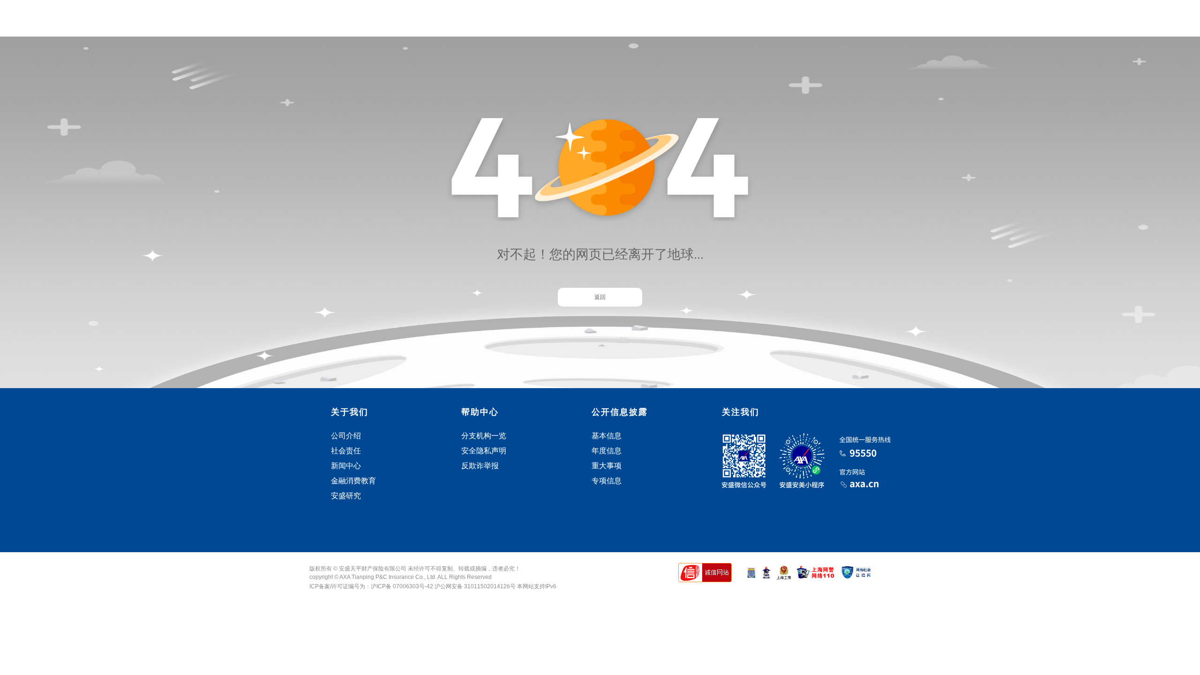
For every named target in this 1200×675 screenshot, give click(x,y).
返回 (600, 297)
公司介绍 (346, 436)
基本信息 (607, 436)
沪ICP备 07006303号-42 (402, 586)
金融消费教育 (353, 481)
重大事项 (607, 466)
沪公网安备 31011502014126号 (476, 586)
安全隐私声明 (483, 451)
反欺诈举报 (480, 466)
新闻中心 (346, 466)
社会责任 (346, 451)
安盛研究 (346, 496)
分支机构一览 (483, 436)
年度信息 (607, 451)
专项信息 (607, 481)
